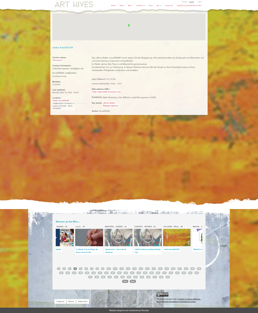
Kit (158, 5)
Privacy (71, 301)
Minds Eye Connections (155, 249)
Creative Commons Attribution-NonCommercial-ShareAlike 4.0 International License (179, 300)
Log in (200, 1)
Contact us (60, 301)
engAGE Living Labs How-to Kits (189, 5)
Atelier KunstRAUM (61, 100)
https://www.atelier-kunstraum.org (106, 91)
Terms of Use (82, 301)
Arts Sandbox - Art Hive (184, 253)
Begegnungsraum (110, 105)
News (151, 5)
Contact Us (169, 5)
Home (113, 5)
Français (184, 1)
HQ (129, 5)
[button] (129, 25)
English (191, 1)
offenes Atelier (109, 103)
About (121, 5)
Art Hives (70, 3)
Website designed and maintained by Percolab (129, 310)
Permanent (57, 60)
